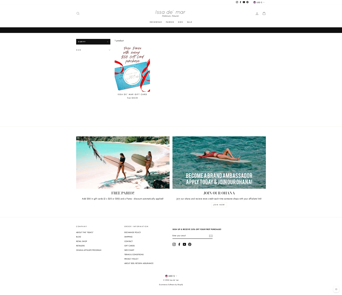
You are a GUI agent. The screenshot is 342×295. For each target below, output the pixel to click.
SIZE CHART (129, 250)
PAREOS (170, 22)
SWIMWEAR (156, 22)
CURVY (82, 42)
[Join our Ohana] (219, 162)
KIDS (180, 22)
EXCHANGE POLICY (132, 232)
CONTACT (128, 241)
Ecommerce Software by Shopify (171, 284)
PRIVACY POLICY (131, 259)
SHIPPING (128, 236)
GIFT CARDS (129, 245)
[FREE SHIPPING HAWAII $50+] (171, 30)
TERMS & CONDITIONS (134, 254)
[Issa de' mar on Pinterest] (189, 244)
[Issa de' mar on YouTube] (184, 244)
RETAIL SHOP (81, 241)
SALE (189, 22)
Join (178, 198)
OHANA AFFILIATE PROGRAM (88, 250)
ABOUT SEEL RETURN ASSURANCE (138, 263)
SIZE (78, 50)
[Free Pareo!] (123, 162)
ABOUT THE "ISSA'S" (84, 232)
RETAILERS (80, 245)
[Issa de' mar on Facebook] (179, 244)
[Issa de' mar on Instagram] (174, 244)
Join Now (219, 205)
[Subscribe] (211, 236)
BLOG (78, 236)
